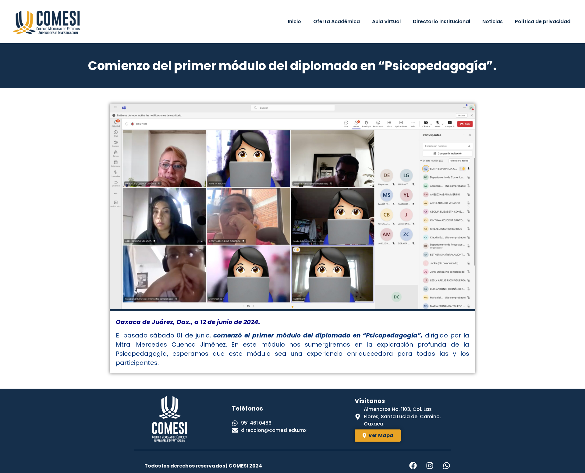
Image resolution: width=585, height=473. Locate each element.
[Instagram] (429, 465)
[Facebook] (412, 465)
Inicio (294, 21)
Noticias (492, 21)
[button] (116, 207)
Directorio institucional (441, 21)
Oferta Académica (336, 21)
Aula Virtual (386, 21)
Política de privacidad (542, 21)
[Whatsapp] (446, 465)
